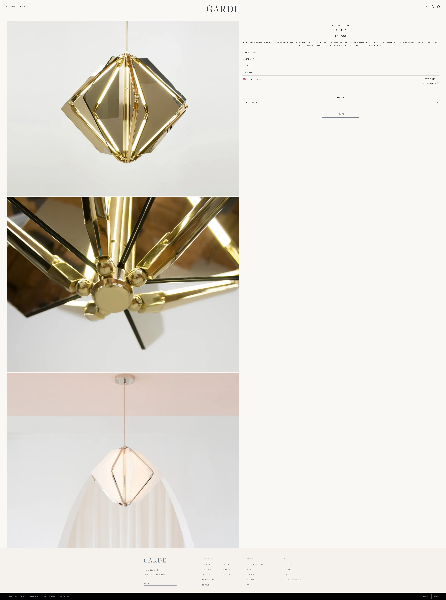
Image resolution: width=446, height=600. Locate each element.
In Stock (206, 575)
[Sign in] (427, 7)
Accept (426, 596)
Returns (288, 565)
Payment (288, 570)
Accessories (208, 580)
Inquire (340, 114)
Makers (250, 570)
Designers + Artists (257, 565)
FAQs (286, 575)
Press (250, 585)
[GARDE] (223, 8)
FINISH (340, 98)
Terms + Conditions (293, 580)
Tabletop (227, 565)
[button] (438, 7)
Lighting (206, 570)
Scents (226, 570)
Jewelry (226, 575)
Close (437, 596)
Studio (250, 575)
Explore (11, 6)
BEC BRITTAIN (340, 26)
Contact (251, 580)
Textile (205, 585)
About (23, 6)
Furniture (207, 565)
